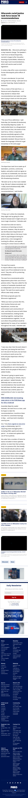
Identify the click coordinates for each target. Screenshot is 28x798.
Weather (15, 641)
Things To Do (16, 704)
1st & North (3, 688)
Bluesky (2, 714)
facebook (7, 783)
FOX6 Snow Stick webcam (16, 657)
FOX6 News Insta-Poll (6, 653)
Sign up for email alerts (16, 728)
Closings (15, 653)
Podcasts (3, 650)
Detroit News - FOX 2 (6, 733)
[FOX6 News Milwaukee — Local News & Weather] (5, 2)
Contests (15, 726)
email (20, 783)
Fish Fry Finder (16, 708)
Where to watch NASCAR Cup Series (17, 758)
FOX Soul (15, 696)
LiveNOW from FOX (17, 691)
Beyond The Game (5, 689)
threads (15, 783)
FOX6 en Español (5, 658)
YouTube (3, 706)
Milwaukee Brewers (5, 684)
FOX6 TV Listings (16, 689)
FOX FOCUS (3, 755)
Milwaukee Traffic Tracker (17, 678)
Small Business (4, 673)
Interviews (15, 673)
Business (3, 672)
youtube (18, 783)
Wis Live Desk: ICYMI (17, 688)
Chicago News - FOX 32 (5, 728)
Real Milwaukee (16, 670)
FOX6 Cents (3, 667)
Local (2, 642)
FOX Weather (16, 651)
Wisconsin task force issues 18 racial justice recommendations (11, 41)
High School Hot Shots (4, 692)
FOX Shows (15, 699)
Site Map (3, 660)
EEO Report (15, 735)
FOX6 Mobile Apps (17, 730)
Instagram (3, 709)
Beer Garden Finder (17, 706)
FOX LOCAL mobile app (5, 656)
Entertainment (4, 649)
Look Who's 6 (16, 668)
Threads (3, 713)
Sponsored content (5, 756)
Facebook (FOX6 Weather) (4, 718)
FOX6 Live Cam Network (16, 648)
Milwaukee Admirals (5, 695)
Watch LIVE (16, 683)
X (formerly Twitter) (5, 716)
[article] (14, 483)
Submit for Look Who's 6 (16, 666)
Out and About (16, 671)
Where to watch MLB (17, 756)
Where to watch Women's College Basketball (17, 769)
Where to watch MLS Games (17, 775)
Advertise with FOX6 (5, 753)
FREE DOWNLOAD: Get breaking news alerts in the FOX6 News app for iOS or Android (13, 400)
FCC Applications (16, 739)
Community (16, 703)
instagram (13, 783)
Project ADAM (16, 711)
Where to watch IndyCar (16, 761)
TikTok (2, 711)
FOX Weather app (17, 650)
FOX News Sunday (17, 697)
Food (14, 674)
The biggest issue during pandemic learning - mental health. (13, 552)
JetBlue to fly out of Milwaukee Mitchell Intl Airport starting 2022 (13, 492)
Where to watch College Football (16, 754)
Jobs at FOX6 (16, 734)
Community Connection (15, 713)
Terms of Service (15, 605)
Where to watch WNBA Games (16, 772)
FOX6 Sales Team (5, 751)
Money (3, 663)
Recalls (2, 668)
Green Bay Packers (5, 686)
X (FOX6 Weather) (5, 720)
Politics (2, 652)
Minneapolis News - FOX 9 (5, 731)
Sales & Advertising (4, 749)
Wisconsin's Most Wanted (5, 645)
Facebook (3, 708)
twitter (10, 783)
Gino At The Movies (17, 676)
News (12, 562)
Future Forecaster (17, 655)
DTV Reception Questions (16, 744)
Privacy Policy (15, 603)
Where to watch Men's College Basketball (16, 765)
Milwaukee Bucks (5, 694)
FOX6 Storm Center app (17, 645)
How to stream (16, 684)
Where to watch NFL (17, 751)
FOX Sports (15, 694)
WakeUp (15, 663)
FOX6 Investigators (5, 647)
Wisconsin (19, 20)
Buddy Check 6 (16, 709)
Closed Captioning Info (17, 741)
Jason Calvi (5, 20)
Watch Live (21, 2)
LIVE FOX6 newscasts (17, 686)
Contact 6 (3, 665)
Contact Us (16, 724)
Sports (3, 683)
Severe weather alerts (17, 642)
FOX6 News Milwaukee (12, 20)
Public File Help (16, 737)
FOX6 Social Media (4, 703)
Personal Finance (5, 670)
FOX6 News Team (17, 732)
